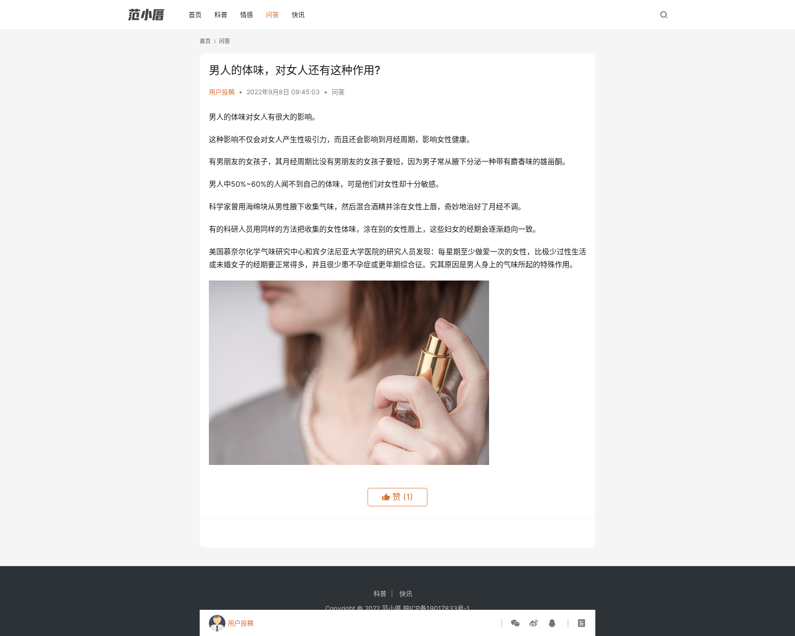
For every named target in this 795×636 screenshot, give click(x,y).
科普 (220, 14)
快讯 (298, 14)
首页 (195, 14)
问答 (272, 14)
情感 (246, 14)
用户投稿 (222, 92)
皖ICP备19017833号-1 (436, 608)
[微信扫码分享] (517, 623)
